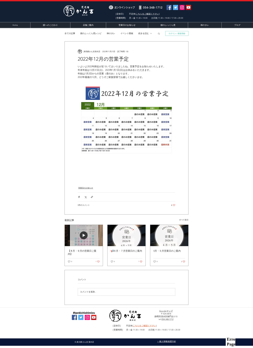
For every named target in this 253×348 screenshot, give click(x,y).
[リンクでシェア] (92, 197)
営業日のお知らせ (85, 188)
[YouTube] (188, 7)
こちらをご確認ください (147, 14)
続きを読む (143, 33)
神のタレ (111, 33)
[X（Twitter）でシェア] (85, 197)
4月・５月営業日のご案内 (167, 250)
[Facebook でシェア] (79, 197)
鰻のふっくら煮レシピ (90, 33)
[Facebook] (169, 7)
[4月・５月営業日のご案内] (169, 235)
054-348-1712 (167, 319)
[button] (159, 33)
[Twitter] (175, 7)
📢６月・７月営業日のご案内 (126, 250)
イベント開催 (126, 33)
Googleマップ (166, 311)
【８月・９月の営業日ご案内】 (82, 252)
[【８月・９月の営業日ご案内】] (84, 235)
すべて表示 (183, 220)
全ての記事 (70, 33)
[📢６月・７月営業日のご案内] (127, 235)
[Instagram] (182, 7)
